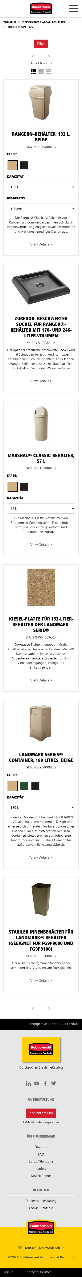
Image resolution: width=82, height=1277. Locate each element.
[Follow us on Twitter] (53, 1084)
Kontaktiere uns (41, 1113)
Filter (41, 44)
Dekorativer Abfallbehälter (44, 22)
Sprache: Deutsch (39, 1272)
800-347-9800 (68, 1024)
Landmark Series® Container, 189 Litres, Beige (41, 702)
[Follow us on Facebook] (45, 1084)
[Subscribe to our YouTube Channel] (37, 1084)
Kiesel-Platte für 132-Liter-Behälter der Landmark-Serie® (41, 568)
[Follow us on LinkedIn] (28, 1084)
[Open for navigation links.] (73, 8)
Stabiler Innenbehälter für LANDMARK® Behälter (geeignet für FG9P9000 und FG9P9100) (41, 881)
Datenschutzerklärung (41, 1201)
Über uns (41, 1147)
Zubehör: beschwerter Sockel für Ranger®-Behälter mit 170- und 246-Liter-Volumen (41, 268)
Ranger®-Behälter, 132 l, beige (41, 81)
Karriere (41, 1169)
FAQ (41, 1154)
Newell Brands (41, 1176)
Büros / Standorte (41, 1161)
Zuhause (10, 22)
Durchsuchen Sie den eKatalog (41, 1067)
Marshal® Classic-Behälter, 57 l (41, 403)
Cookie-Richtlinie (41, 1208)
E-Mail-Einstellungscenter (41, 1122)
